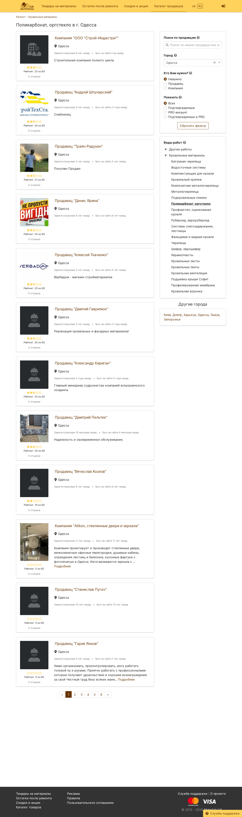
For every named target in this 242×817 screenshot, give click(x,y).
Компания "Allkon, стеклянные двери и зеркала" (97, 526)
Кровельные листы (185, 261)
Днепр (177, 315)
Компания (175, 88)
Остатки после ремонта (100, 6)
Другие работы (180, 149)
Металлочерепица (185, 191)
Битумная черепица (186, 161)
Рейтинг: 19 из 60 (34, 505)
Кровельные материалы (187, 155)
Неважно (175, 79)
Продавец (175, 83)
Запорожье (172, 319)
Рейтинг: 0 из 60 (34, 568)
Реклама (73, 793)
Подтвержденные (181, 108)
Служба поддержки (225, 813)
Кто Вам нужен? (176, 73)
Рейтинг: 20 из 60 (34, 234)
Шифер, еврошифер (186, 249)
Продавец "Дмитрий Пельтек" (81, 417)
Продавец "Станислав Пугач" (81, 589)
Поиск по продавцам (180, 37)
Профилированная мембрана (193, 285)
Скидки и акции (136, 6)
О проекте (218, 793)
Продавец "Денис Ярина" (77, 200)
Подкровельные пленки (189, 197)
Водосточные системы (188, 167)
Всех (171, 103)
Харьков (190, 315)
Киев (167, 315)
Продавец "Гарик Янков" (76, 643)
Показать (171, 97)
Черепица (178, 243)
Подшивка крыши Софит (190, 279)
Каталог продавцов (168, 6)
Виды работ (173, 142)
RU (200, 6)
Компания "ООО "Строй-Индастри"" (87, 38)
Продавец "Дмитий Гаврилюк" (81, 309)
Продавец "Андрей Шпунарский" (83, 92)
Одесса (203, 315)
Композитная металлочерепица (195, 185)
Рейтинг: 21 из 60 (34, 179)
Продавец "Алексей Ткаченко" (81, 255)
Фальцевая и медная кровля (192, 237)
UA (193, 6)
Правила (73, 798)
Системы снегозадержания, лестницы (192, 228)
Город (168, 55)
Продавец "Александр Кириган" (83, 363)
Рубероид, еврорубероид (190, 220)
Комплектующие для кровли (192, 173)
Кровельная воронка (186, 291)
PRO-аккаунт (177, 112)
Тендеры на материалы (58, 6)
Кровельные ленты (185, 267)
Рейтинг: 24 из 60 (34, 125)
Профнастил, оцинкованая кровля (191, 212)
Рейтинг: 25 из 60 (34, 71)
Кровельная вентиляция (189, 273)
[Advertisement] (85, 733)
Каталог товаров (28, 807)
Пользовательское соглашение (90, 803)
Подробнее (62, 566)
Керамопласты (182, 255)
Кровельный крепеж (186, 179)
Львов (215, 315)
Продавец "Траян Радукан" (79, 146)
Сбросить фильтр (193, 126)
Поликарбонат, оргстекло (191, 204)
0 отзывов (34, 76)
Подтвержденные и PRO (186, 117)
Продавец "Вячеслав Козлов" (80, 471)
